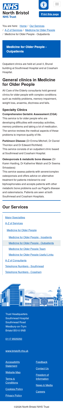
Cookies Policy (14, 389)
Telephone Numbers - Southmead (24, 266)
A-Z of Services (13, 30)
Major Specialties (15, 217)
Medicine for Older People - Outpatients (31, 243)
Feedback (41, 362)
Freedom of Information (42, 377)
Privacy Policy (13, 395)
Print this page (50, 14)
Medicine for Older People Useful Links (31, 254)
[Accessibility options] (43, 5)
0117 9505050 (13, 339)
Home (23, 26)
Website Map (13, 372)
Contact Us (42, 368)
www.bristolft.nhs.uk (16, 351)
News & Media (44, 385)
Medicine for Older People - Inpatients (30, 237)
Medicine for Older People (40, 30)
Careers (40, 391)
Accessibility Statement (12, 364)
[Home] (14, 10)
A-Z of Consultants (15, 260)
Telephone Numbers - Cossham (23, 272)
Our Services (37, 26)
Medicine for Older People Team (27, 249)
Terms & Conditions (11, 380)
